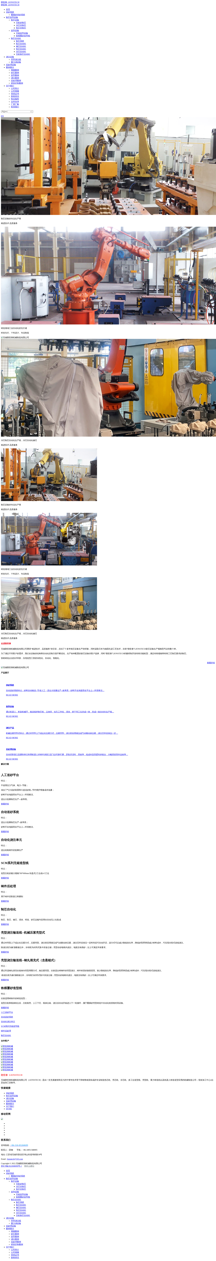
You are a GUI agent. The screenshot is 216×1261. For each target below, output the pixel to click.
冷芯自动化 (21, 52)
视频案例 (15, 70)
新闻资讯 (15, 96)
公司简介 (15, 88)
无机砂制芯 (21, 23)
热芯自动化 (21, 49)
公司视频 (15, 91)
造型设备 (15, 30)
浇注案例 (15, 78)
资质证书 (15, 94)
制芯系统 (20, 41)
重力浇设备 (16, 62)
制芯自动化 (16, 38)
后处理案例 (16, 80)
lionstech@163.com (15, 1159)
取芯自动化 (21, 44)
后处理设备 (11, 65)
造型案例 (15, 75)
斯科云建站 (29, 1166)
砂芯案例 (15, 73)
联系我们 (15, 107)
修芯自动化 (21, 46)
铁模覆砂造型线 (23, 36)
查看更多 (211, 663)
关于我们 (10, 86)
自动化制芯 (9, 1132)
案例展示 (10, 67)
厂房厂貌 (15, 104)
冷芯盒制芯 (21, 25)
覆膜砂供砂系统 (18, 15)
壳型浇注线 (16, 59)
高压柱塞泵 (9, 1123)
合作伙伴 (15, 102)
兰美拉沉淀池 (10, 1135)
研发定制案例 (17, 83)
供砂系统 (10, 12)
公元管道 (8, 1130)
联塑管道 (8, 1128)
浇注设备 (10, 57)
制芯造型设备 (12, 17)
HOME (9, 1109)
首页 (8, 9)
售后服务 (15, 99)
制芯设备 (15, 20)
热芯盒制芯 (21, 28)
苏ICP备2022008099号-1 (11, 1166)
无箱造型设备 (22, 33)
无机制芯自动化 (23, 54)
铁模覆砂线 (9, 1126)
